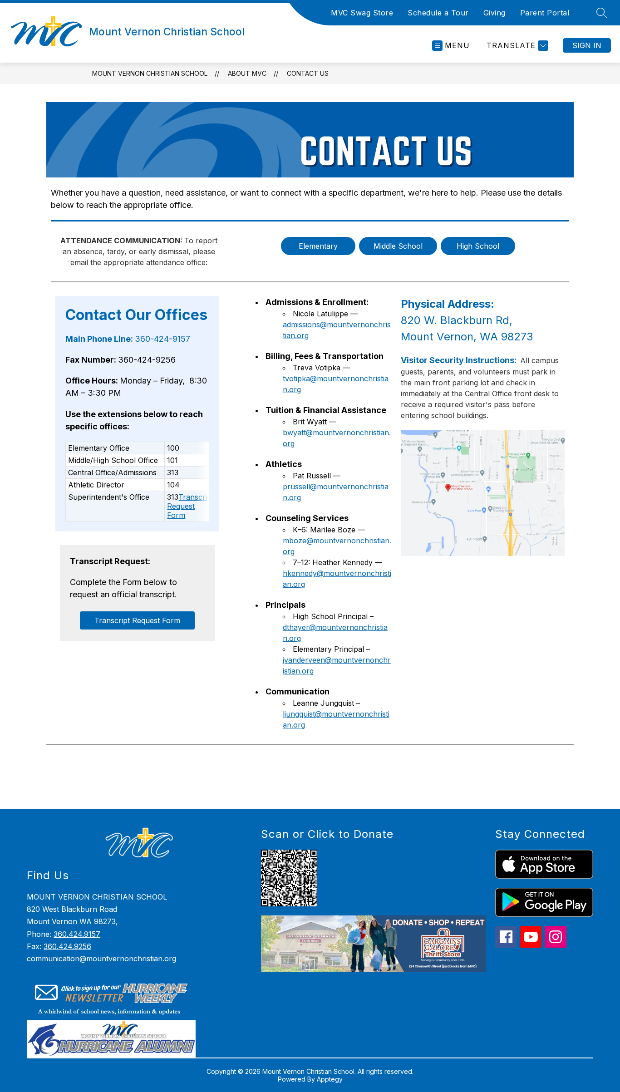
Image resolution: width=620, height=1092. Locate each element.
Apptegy (330, 1079)
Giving (494, 12)
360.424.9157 (77, 934)
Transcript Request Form (190, 506)
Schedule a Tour (438, 12)
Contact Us (308, 73)
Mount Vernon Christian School (149, 73)
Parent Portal (545, 12)
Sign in (586, 45)
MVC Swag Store (362, 12)
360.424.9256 (67, 946)
